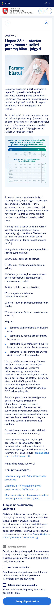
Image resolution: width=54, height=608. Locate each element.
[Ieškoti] (41, 11)
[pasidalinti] (7, 23)
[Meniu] (49, 11)
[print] (46, 23)
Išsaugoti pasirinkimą (27, 601)
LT (46, 3)
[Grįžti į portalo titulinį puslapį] (6, 3)
